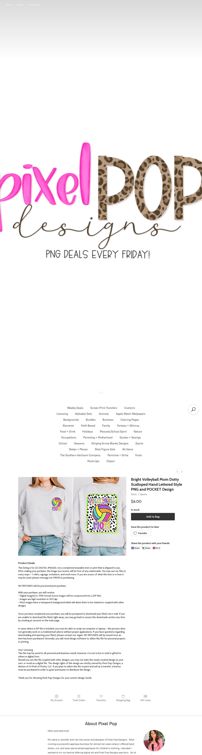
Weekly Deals (75, 408)
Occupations (68, 437)
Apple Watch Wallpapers (131, 413)
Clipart (110, 461)
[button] (141, 533)
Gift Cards (145, 700)
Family (106, 425)
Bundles (91, 419)
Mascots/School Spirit (113, 431)
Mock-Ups (93, 461)
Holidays (87, 431)
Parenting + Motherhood (98, 437)
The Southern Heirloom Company (80, 455)
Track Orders (78, 700)
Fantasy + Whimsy (128, 425)
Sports (139, 443)
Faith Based (88, 425)
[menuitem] (177, 472)
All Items (127, 449)
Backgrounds (71, 419)
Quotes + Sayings (130, 437)
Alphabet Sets (83, 413)
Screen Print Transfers (103, 408)
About (20, 5)
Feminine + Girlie (118, 455)
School (63, 443)
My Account (57, 700)
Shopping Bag (123, 700)
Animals (104, 413)
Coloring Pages (130, 419)
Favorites (101, 700)
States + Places (78, 449)
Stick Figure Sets (105, 449)
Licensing (62, 413)
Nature (138, 431)
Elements (68, 425)
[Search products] (193, 409)
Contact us (34, 5)
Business (108, 419)
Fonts (138, 455)
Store (9, 5)
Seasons (79, 443)
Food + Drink (67, 431)
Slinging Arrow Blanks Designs (109, 443)
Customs (129, 408)
